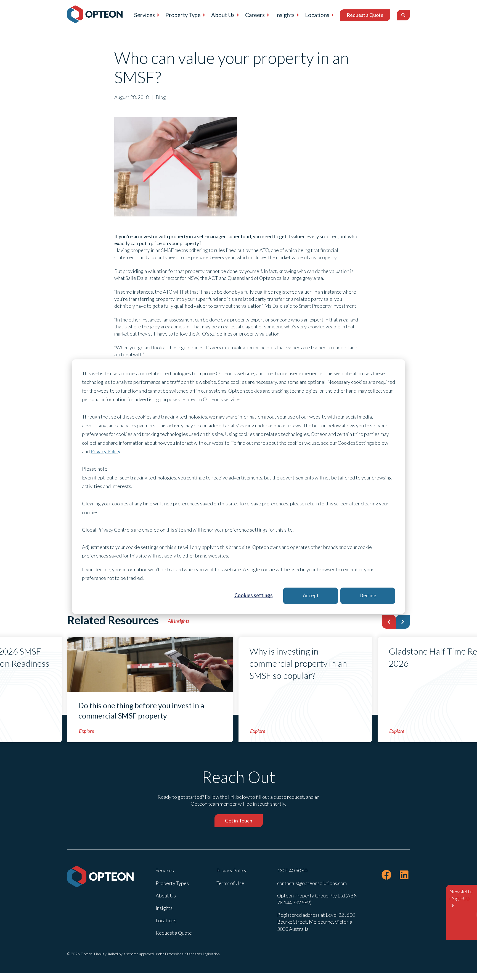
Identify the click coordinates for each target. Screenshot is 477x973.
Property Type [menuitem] (183, 15)
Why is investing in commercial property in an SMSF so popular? (298, 663)
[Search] (403, 15)
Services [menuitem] (144, 15)
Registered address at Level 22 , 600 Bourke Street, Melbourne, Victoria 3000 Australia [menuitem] (316, 922)
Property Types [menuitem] (172, 883)
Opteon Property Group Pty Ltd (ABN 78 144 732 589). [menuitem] (317, 898)
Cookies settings (253, 596)
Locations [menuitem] (317, 15)
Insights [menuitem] (285, 15)
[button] (389, 622)
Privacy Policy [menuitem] (231, 870)
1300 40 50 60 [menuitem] (292, 870)
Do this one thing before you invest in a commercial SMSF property (141, 710)
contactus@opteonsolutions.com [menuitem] (312, 883)
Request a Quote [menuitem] (365, 15)
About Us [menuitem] (223, 15)
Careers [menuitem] (255, 15)
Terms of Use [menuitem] (230, 883)
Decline (367, 596)
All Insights (178, 621)
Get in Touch (238, 820)
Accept (311, 596)
